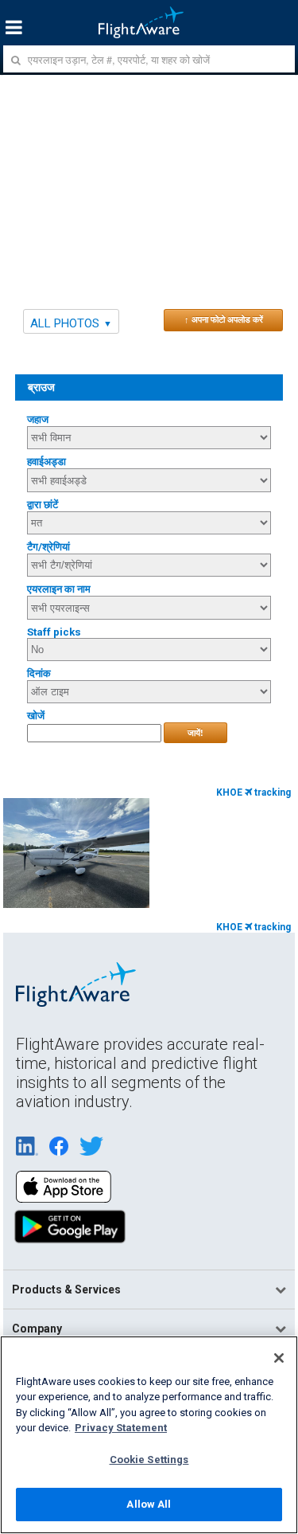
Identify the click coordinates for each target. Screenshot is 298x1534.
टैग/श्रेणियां (48, 547)
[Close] (278, 1358)
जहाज (37, 419)
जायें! (195, 733)
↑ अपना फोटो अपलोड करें (223, 319)
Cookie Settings (149, 1460)
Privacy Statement (121, 1428)
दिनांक (39, 673)
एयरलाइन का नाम (59, 589)
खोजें (36, 716)
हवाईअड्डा (46, 462)
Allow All (148, 1504)
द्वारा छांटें (42, 505)
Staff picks (54, 632)
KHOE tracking (253, 792)
